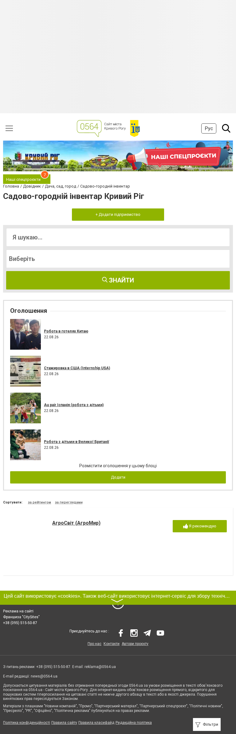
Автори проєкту (135, 644)
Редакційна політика (134, 722)
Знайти (121, 280)
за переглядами (69, 502)
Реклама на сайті (18, 611)
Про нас (94, 644)
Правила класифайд (96, 722)
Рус (209, 128)
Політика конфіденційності (26, 722)
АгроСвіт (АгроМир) (76, 523)
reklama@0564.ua (100, 667)
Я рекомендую (202, 526)
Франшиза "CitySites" (21, 617)
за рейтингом (39, 502)
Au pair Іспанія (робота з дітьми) (74, 405)
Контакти (112, 644)
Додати (118, 477)
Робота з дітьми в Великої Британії (76, 442)
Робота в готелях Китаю (66, 331)
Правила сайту (64, 722)
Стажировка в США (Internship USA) (77, 368)
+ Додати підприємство (118, 214)
